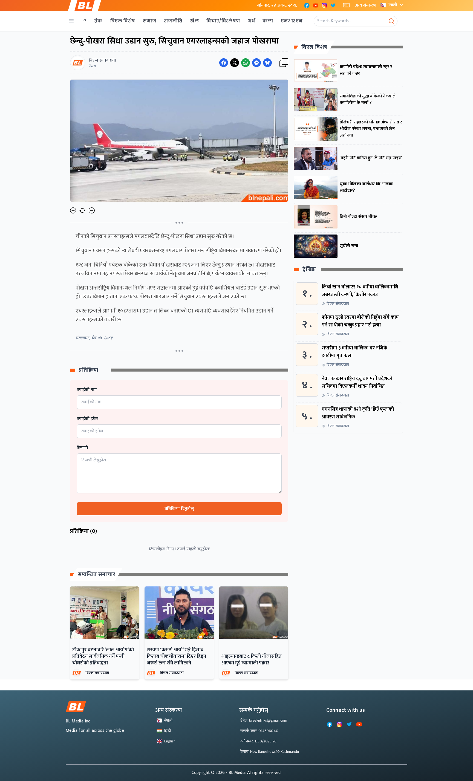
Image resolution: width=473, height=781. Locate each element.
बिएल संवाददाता (97, 673)
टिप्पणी (82, 448)
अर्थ (251, 21)
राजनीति (173, 21)
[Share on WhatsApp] (245, 62)
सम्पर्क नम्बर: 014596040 (259, 731)
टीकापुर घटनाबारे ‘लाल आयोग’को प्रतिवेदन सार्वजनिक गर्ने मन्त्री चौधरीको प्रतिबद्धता (103, 656)
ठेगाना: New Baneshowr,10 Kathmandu (269, 751)
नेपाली (392, 5)
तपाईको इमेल (87, 419)
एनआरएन (291, 21)
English (169, 741)
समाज (149, 21)
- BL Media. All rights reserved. (253, 772)
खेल (194, 21)
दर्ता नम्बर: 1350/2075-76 (258, 741)
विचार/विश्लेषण (223, 21)
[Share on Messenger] (256, 62)
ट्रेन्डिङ (309, 269)
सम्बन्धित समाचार (97, 574)
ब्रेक (98, 21)
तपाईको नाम (87, 390)
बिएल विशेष (122, 21)
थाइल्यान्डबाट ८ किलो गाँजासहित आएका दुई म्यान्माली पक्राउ (251, 659)
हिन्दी (167, 731)
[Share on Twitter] (234, 62)
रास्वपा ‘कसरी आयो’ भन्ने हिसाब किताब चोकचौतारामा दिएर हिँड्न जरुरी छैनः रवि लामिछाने (176, 656)
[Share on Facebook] (223, 62)
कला (268, 21)
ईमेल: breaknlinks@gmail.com (263, 720)
